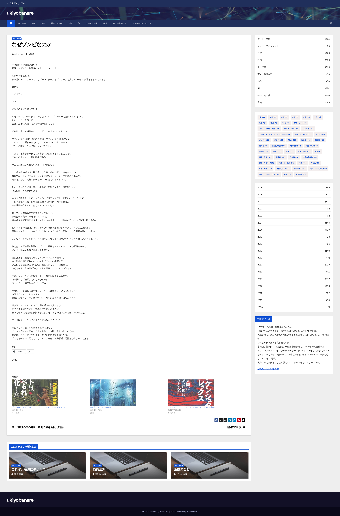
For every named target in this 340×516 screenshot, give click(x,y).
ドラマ (320, 134)
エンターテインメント (142, 23)
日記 (70, 23)
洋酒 (302, 163)
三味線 (292, 140)
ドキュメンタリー (303, 134)
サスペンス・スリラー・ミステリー (274, 134)
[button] (331, 23)
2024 (260, 201)
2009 (260, 307)
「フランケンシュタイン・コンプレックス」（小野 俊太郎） (192, 407)
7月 (317, 117)
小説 (277, 151)
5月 (295, 117)
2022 (260, 215)
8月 (262, 123)
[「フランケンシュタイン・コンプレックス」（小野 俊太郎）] (205, 392)
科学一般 (299, 169)
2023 (260, 208)
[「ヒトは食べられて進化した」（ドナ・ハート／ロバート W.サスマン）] (49, 392)
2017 (260, 251)
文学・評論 (304, 151)
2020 (260, 229)
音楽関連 (301, 174)
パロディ (264, 140)
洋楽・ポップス (286, 163)
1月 (262, 117)
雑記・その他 (57, 23)
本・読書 (22, 23)
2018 (260, 244)
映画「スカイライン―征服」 (101, 407)
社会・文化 (283, 169)
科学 (105, 23)
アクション (300, 123)
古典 (263, 146)
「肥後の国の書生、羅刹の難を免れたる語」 (40, 427)
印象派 (319, 140)
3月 (284, 117)
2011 (260, 293)
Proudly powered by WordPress (155, 511)
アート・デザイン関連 (269, 129)
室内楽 (263, 151)
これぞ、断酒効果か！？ (28, 469)
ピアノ (278, 140)
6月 (306, 117)
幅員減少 (99, 469)
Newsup (180, 511)
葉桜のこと (182, 469)
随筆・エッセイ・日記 (269, 174)
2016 (260, 258)
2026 (260, 187)
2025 (260, 194)
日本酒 (294, 157)
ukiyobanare (20, 13)
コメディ (308, 129)
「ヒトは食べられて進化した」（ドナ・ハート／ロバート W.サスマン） (40, 407)
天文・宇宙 (312, 146)
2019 (260, 236)
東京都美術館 (310, 157)
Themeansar (192, 511)
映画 (34, 23)
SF (285, 123)
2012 (260, 286)
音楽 (43, 23)
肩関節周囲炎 (234, 427)
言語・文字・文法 (318, 169)
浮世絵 (315, 163)
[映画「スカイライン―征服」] (127, 392)
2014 (260, 272)
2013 (260, 279)
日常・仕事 (265, 157)
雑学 (287, 174)
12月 (274, 123)
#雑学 (31, 54)
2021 (260, 222)
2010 (260, 300)
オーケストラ (291, 129)
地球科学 (295, 146)
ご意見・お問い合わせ (268, 368)
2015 (260, 265)
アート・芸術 (91, 23)
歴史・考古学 (266, 163)
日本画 (280, 157)
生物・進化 (265, 169)
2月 (273, 117)
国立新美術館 (278, 146)
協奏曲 (305, 140)
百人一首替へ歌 (120, 23)
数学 (289, 151)
